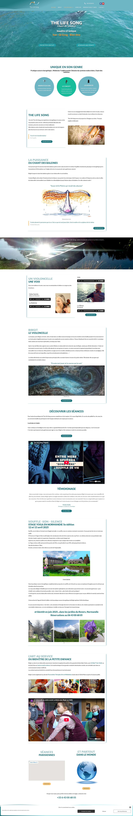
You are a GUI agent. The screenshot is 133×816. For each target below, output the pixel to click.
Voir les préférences (122, 811)
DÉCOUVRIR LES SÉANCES (66, 411)
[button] (130, 807)
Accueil (53, 7)
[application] (40, 299)
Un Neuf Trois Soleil (96, 663)
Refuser (104, 811)
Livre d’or (78, 7)
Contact (101, 7)
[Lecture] (31, 299)
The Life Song (68, 7)
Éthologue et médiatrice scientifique (66, 506)
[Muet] (45, 299)
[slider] (48, 299)
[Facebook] (101, 4)
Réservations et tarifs (90, 7)
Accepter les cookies (86, 811)
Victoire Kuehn (67, 504)
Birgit (60, 7)
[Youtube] (103, 4)
